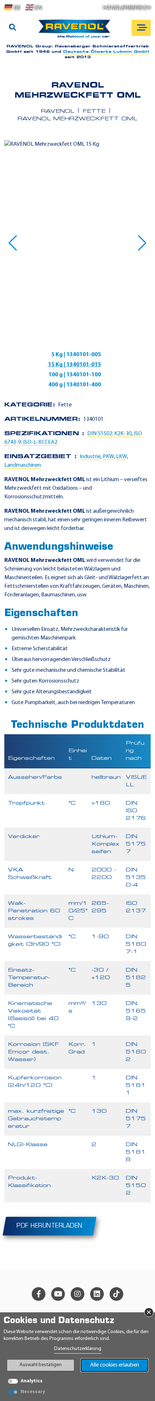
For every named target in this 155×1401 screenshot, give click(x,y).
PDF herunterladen (50, 1226)
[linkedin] (97, 1294)
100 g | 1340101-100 (74, 375)
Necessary (33, 1392)
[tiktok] (116, 1294)
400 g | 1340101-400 (74, 385)
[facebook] (38, 1294)
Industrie (90, 457)
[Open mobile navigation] (141, 28)
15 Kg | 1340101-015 (74, 365)
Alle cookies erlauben (114, 1365)
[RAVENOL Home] (76, 31)
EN (38, 8)
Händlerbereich (127, 8)
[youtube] (58, 1294)
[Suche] (12, 28)
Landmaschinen (22, 465)
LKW (121, 457)
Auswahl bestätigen (40, 1365)
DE (16, 8)
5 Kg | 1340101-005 (76, 355)
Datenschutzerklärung (77, 1348)
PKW (108, 457)
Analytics (32, 1381)
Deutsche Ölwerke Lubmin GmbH (106, 52)
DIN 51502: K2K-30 (109, 434)
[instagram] (77, 1294)
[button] (13, 243)
